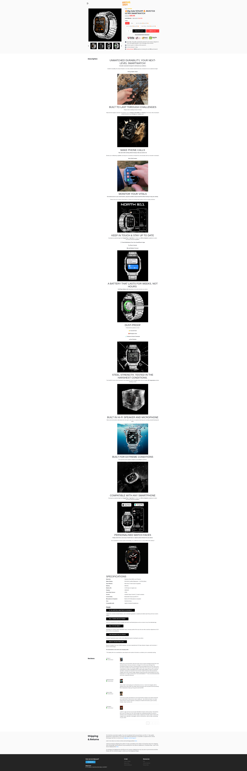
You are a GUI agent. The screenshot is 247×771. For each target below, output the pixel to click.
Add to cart (140, 31)
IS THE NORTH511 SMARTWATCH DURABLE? (120, 610)
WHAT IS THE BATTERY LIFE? (116, 641)
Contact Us (90, 762)
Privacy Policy (146, 765)
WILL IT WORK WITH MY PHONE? (117, 618)
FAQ (144, 761)
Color (126, 20)
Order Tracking (127, 761)
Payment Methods (128, 765)
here (136, 741)
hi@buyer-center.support (130, 738)
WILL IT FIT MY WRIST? (115, 625)
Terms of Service (146, 763)
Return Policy (126, 763)
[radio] (127, 23)
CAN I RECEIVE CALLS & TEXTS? (117, 634)
